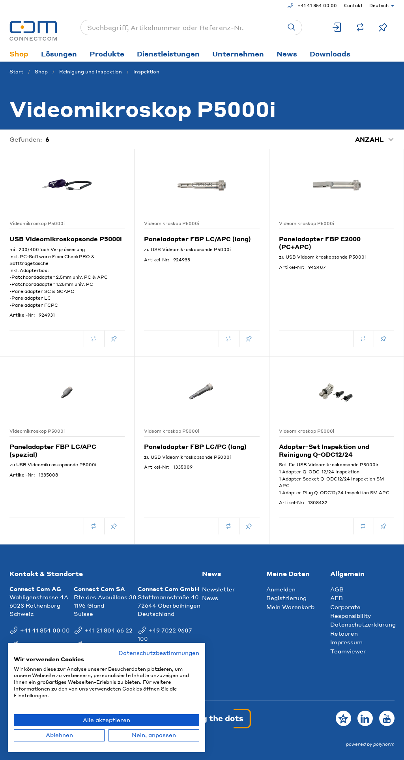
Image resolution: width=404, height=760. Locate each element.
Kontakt (353, 5)
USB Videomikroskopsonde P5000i (65, 239)
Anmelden (281, 589)
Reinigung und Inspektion (90, 72)
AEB (336, 597)
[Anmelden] (337, 27)
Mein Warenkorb (290, 606)
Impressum (346, 642)
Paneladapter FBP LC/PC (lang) (195, 446)
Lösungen (59, 53)
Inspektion (146, 72)
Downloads (330, 53)
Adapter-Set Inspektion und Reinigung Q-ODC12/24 (324, 450)
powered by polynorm (370, 744)
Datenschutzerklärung (363, 624)
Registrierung (286, 597)
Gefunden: (25, 139)
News (287, 53)
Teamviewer (348, 651)
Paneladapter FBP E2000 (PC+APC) (320, 243)
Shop (18, 53)
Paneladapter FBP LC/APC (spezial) (52, 450)
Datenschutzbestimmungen (158, 652)
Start (16, 72)
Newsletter (218, 589)
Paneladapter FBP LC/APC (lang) (197, 239)
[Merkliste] (383, 27)
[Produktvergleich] (360, 27)
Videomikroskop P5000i (37, 223)
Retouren (344, 633)
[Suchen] (291, 27)
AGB (337, 589)
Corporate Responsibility (350, 611)
